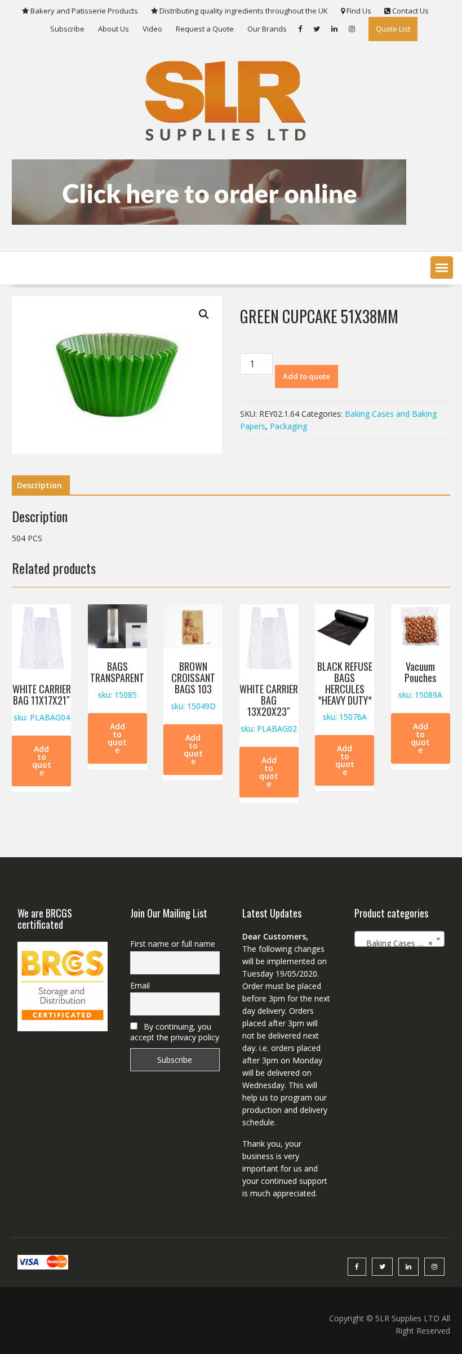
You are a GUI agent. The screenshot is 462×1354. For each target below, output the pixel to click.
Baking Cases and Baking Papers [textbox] (401, 943)
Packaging (288, 426)
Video (152, 29)
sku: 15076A (344, 690)
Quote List (393, 29)
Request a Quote (205, 29)
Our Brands (267, 29)
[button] (441, 267)
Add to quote (306, 376)
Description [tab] (39, 485)
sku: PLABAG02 (268, 707)
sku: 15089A (420, 679)
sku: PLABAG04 (41, 702)
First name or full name (172, 943)
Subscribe (67, 29)
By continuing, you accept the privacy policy (174, 1032)
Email (140, 985)
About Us (113, 29)
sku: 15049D (193, 685)
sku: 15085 (117, 679)
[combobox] (399, 939)
